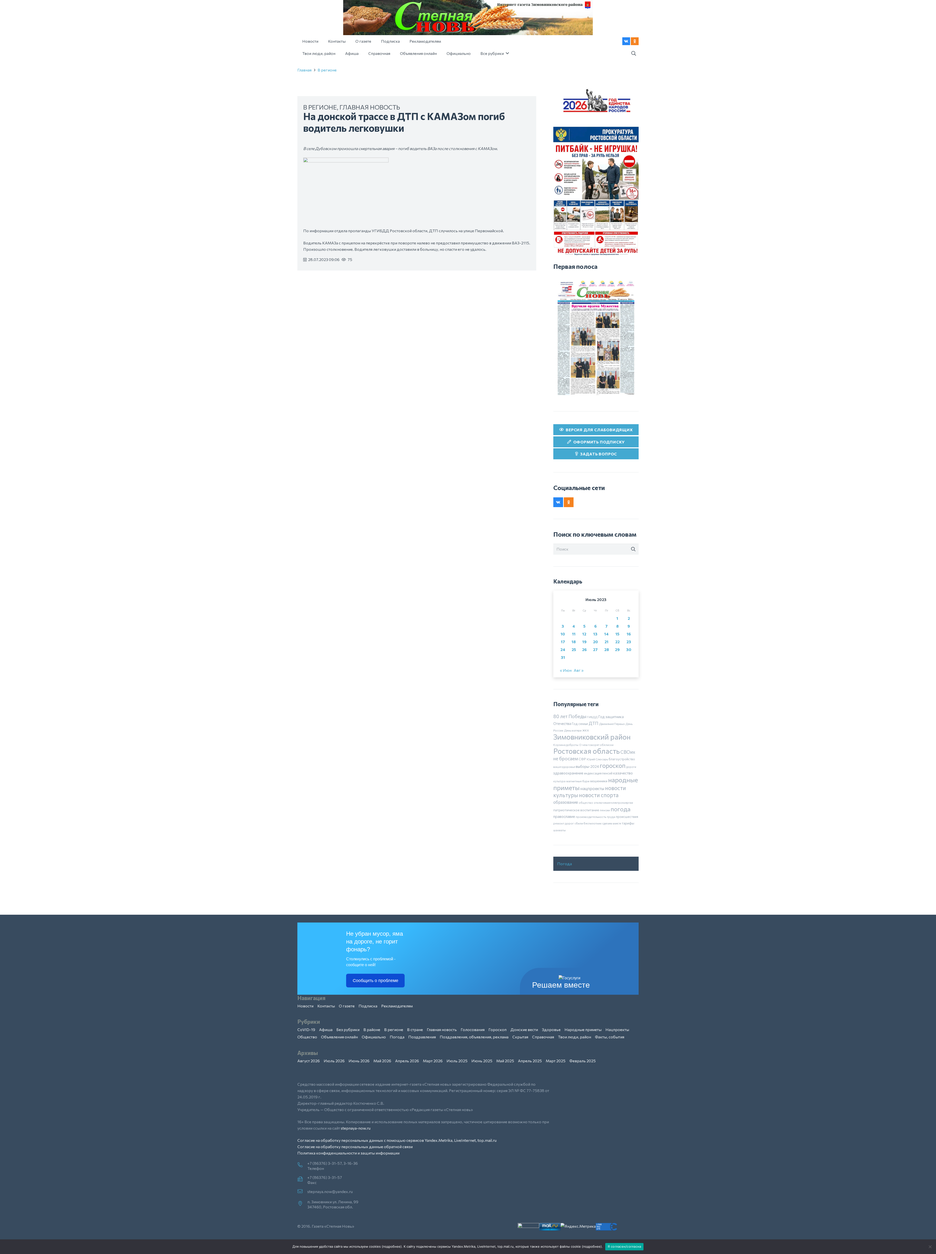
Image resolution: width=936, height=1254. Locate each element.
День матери (573, 730)
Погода (564, 863)
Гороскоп (497, 1029)
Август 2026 (308, 1060)
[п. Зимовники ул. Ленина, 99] (302, 1204)
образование (565, 802)
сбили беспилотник (588, 823)
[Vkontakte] (626, 41)
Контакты (326, 1005)
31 (563, 657)
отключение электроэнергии (613, 802)
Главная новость (370, 107)
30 (628, 649)
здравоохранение (568, 773)
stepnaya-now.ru (355, 1128)
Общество (307, 1036)
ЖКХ (585, 730)
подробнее (391, 1246)
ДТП (593, 723)
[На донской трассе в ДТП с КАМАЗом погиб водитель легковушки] (346, 160)
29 (617, 649)
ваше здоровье (564, 766)
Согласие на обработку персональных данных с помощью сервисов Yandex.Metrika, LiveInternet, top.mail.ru (397, 1140)
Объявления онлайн (339, 1036)
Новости (305, 1005)
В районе (371, 1029)
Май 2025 (505, 1060)
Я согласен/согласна (624, 1246)
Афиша (325, 1029)
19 (584, 641)
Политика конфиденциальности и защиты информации (348, 1153)
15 (617, 634)
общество (586, 802)
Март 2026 (433, 1060)
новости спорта (599, 795)
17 (563, 641)
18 (574, 641)
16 (629, 634)
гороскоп (612, 765)
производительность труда (595, 817)
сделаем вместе (611, 823)
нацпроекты (592, 788)
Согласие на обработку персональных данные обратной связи (355, 1146)
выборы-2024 (587, 766)
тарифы (628, 823)
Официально (374, 1036)
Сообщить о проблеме (375, 980)
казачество (623, 773)
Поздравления (422, 1036)
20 (595, 641)
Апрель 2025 (530, 1060)
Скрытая (520, 1036)
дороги (631, 766)
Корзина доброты (565, 744)
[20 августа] (596, 338)
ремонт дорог (563, 823)
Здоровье (551, 1029)
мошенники (598, 781)
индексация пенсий (598, 773)
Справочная (543, 1036)
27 (595, 649)
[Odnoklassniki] (635, 41)
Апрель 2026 (407, 1060)
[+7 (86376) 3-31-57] (302, 1179)
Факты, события (609, 1036)
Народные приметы (583, 1029)
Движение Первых (612, 723)
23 (628, 641)
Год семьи (580, 724)
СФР (582, 759)
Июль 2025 (457, 1060)
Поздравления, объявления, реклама (474, 1036)
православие (564, 816)
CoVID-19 (306, 1029)
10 (563, 634)
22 (617, 641)
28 (606, 649)
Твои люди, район (574, 1036)
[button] (633, 53)
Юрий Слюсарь (597, 759)
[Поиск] (633, 549)
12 (584, 634)
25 (574, 649)
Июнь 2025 (481, 1060)
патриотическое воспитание (576, 810)
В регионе (327, 70)
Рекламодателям (397, 1005)
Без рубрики (348, 1029)
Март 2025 (556, 1060)
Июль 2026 (334, 1060)
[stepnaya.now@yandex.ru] (302, 1191)
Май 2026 (382, 1060)
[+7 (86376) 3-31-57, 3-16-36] (302, 1165)
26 (584, 649)
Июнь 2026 (359, 1060)
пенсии (605, 810)
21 (606, 641)
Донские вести (524, 1029)
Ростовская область (586, 751)
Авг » (579, 670)
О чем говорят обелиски (596, 744)
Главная (304, 70)
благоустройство (622, 759)
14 (606, 634)
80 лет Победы (569, 716)
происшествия (627, 817)
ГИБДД (592, 717)
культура (559, 781)
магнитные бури (577, 781)
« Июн (566, 670)
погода (621, 809)
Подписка (368, 1005)
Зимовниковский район (592, 736)
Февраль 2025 (582, 1060)
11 (573, 634)
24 (562, 649)
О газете (347, 1005)
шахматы (559, 830)
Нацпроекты (617, 1029)
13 (595, 634)
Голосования (473, 1029)
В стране (415, 1029)
